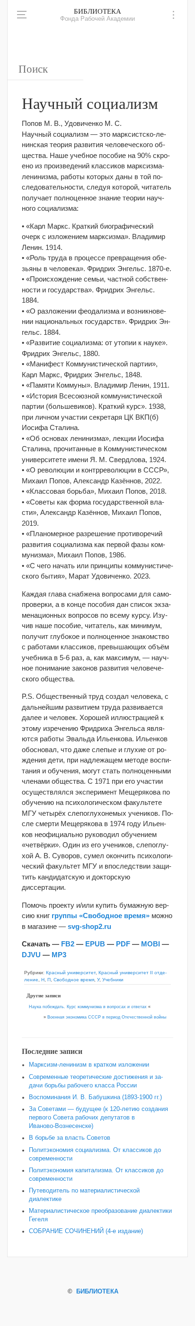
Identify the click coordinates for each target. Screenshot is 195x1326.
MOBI (150, 944)
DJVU (31, 955)
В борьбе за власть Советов (69, 1138)
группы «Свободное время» (101, 916)
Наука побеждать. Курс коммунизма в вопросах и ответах (88, 1006)
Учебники (113, 979)
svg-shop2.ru (89, 926)
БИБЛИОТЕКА (97, 11)
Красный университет (71, 972)
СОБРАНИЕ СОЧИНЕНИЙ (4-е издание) (86, 1231)
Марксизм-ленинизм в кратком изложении (89, 1064)
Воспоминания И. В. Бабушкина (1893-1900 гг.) (95, 1097)
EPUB (95, 944)
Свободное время (73, 979)
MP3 (59, 955)
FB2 (67, 944)
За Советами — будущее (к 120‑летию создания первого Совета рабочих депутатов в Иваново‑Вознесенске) (98, 1117)
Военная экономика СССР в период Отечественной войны (106, 1017)
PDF (123, 944)
